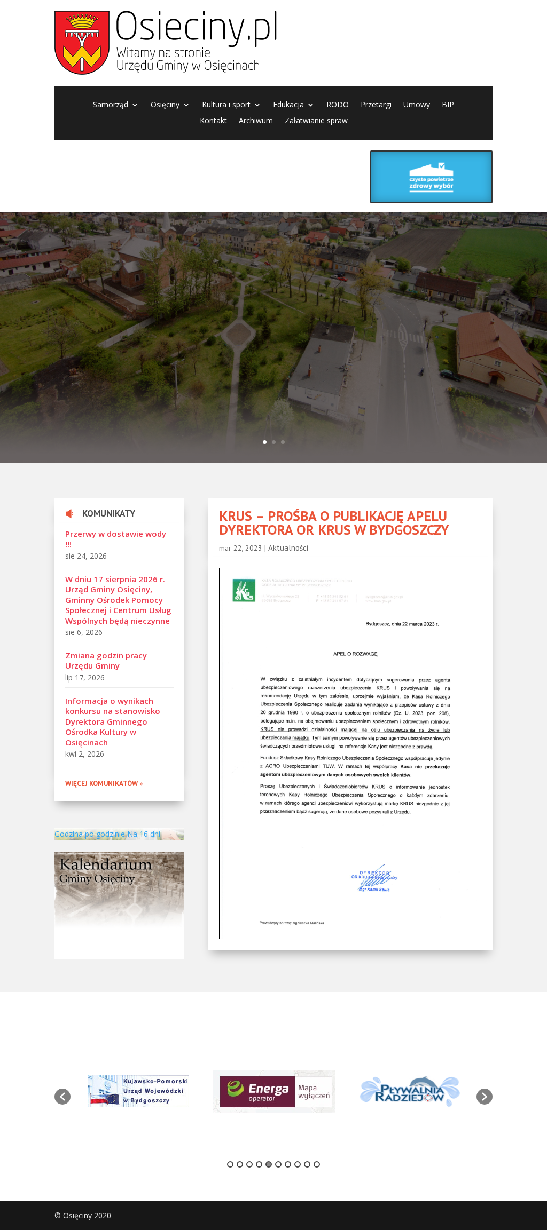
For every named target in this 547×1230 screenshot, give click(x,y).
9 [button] (307, 1164)
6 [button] (278, 1164)
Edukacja (288, 105)
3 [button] (249, 1164)
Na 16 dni (143, 834)
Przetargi (376, 105)
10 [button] (317, 1164)
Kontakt (213, 121)
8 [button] (297, 1164)
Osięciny (165, 105)
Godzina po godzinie (89, 834)
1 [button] (230, 1164)
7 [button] (288, 1164)
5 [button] (268, 1164)
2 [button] (240, 1164)
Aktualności (288, 548)
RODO (337, 105)
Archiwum (256, 121)
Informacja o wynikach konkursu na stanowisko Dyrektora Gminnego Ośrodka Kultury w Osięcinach (112, 721)
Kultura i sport (226, 105)
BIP (448, 105)
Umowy (416, 105)
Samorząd (110, 105)
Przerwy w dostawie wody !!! (115, 539)
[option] (138, 1091)
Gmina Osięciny (211, 299)
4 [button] (259, 1164)
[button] (62, 1097)
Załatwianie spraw (316, 121)
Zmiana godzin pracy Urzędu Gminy (106, 660)
